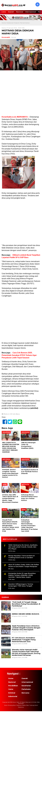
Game (10, 689)
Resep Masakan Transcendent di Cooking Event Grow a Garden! (21, 556)
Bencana (25, 693)
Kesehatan (26, 686)
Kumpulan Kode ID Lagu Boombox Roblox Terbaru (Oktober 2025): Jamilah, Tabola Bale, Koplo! (22, 575)
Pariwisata (26, 689)
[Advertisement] (21, 94)
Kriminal (11, 693)
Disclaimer (21, 707)
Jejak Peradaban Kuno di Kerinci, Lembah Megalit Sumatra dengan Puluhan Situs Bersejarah (26, 628)
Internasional (30, 12)
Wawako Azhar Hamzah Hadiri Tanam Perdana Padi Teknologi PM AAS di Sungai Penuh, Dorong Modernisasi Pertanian (26, 652)
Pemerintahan (25, 23)
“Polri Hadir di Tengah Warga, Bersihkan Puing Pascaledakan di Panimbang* (26, 604)
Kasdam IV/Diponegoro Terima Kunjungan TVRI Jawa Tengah (20, 585)
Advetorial (10, 23)
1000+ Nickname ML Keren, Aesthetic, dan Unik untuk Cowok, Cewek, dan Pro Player (23, 547)
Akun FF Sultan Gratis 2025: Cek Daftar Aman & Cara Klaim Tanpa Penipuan (23, 565)
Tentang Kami (12, 705)
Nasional (19, 12)
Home (3, 12)
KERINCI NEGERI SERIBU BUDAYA (25, 614)
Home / (4, 23)
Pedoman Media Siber (22, 705)
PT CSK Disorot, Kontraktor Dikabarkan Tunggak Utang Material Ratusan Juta (24, 639)
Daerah (11, 12)
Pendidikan (13, 686)
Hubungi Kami (33, 705)
